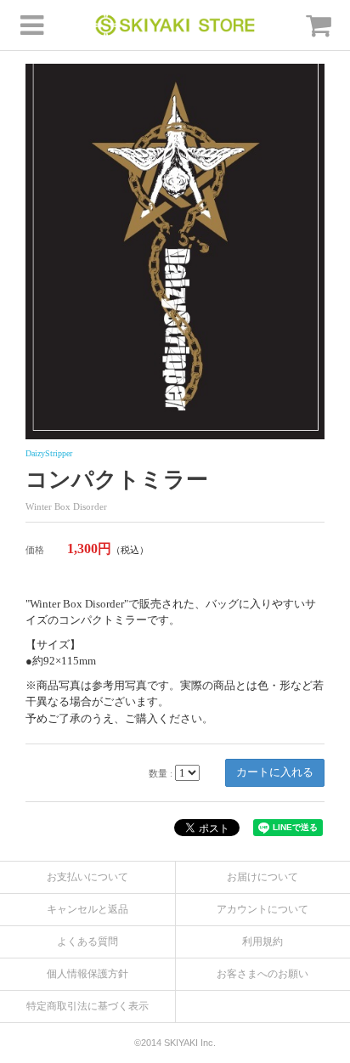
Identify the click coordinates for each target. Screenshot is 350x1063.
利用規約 (262, 941)
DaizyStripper (48, 453)
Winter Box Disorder (66, 506)
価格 (34, 550)
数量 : (160, 773)
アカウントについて (262, 909)
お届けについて (262, 877)
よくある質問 (87, 941)
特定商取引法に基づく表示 (87, 1006)
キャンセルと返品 (87, 909)
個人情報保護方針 (87, 974)
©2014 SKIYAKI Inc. (175, 1043)
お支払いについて (87, 877)
